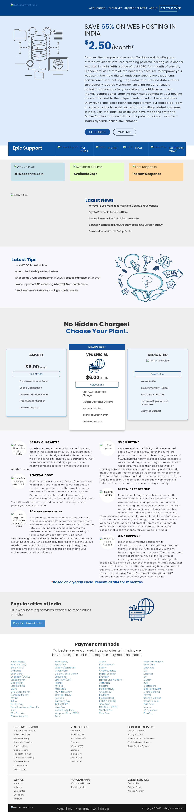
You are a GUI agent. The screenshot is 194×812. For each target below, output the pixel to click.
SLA (94, 808)
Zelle (57, 716)
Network (18, 787)
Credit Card (61, 670)
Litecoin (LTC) (18, 685)
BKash (102, 667)
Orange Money (63, 694)
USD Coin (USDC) (108, 707)
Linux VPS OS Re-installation (31, 265)
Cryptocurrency (107, 670)
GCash (147, 679)
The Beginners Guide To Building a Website (114, 218)
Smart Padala (151, 701)
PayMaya (104, 694)
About (153, 8)
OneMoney (105, 691)
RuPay (14, 701)
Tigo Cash (104, 704)
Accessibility (82, 808)
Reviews (18, 798)
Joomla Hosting (78, 787)
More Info (124, 132)
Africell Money (18, 661)
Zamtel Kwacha (19, 716)
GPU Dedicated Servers (139, 742)
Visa (13, 710)
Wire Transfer (17, 713)
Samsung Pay (62, 701)
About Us (18, 783)
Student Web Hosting (24, 757)
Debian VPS (76, 757)
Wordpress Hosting (80, 783)
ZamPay (148, 713)
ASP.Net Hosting (21, 738)
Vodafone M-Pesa (65, 710)
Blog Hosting (20, 769)
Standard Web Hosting (25, 730)
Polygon (59, 697)
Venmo (148, 707)
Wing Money (150, 710)
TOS (70, 808)
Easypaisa (60, 676)
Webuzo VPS (77, 746)
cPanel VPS (76, 753)
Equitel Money (18, 679)
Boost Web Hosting (23, 742)
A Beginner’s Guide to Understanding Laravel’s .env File (46, 290)
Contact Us (133, 783)
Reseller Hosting (22, 734)
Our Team (19, 794)
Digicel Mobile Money (66, 673)
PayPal (147, 694)
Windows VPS (77, 734)
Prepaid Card (106, 697)
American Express (153, 661)
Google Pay (17, 682)
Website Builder (21, 761)
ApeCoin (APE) (18, 664)
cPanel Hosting (21, 749)
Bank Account (106, 664)
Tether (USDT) (62, 704)
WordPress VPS (78, 738)
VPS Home (76, 730)
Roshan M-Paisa (152, 697)
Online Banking (152, 691)
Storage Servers (136, 734)
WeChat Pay (105, 710)
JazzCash (104, 682)
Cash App (149, 667)
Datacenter (19, 790)
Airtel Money (61, 661)
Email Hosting (20, 746)
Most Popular (96, 347)
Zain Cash (104, 713)
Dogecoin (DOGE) (20, 676)
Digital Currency (107, 673)
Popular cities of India (27, 623)
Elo (145, 676)
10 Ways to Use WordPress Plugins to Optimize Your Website (123, 205)
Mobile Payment (152, 688)
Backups (75, 742)
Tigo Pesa (149, 704)
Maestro (103, 685)
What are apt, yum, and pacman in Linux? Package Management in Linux (57, 277)
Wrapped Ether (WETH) (67, 713)
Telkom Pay (17, 704)
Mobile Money (106, 688)
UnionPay (60, 707)
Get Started (168, 8)
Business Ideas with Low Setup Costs (110, 231)
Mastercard (150, 685)
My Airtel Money (63, 691)
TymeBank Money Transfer (25, 707)
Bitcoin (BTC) (17, 667)
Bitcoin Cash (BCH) (65, 667)
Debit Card (16, 673)
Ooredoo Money (19, 694)
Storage (130, 8)
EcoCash (104, 676)
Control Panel (134, 787)
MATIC (14, 688)
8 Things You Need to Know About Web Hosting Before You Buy (126, 225)
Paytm (14, 697)
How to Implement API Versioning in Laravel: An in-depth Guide (51, 284)
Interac (59, 682)
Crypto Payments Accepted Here (108, 212)
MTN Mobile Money (20, 691)
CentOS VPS (77, 761)
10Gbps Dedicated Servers (141, 738)
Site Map (104, 808)
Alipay (102, 661)
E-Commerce (20, 765)
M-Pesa (59, 685)
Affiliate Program (136, 790)
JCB (146, 682)
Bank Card (149, 664)
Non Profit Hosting (22, 753)
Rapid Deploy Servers (138, 746)
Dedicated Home (136, 730)
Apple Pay (60, 664)
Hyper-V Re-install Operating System (36, 271)
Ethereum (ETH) (63, 679)
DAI (145, 670)
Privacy (60, 808)
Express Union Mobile (110, 679)
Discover (148, 673)
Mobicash (60, 688)
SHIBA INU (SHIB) (107, 701)
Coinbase (16, 670)
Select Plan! (36, 374)
